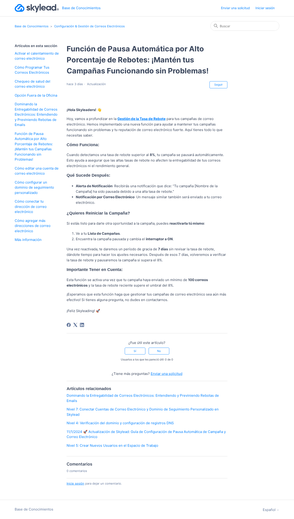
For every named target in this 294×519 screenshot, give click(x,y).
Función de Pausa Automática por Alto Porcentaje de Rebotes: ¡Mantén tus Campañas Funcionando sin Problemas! (34, 146)
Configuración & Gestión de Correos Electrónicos (89, 26)
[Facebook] (69, 325)
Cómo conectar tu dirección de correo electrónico (31, 206)
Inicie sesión (75, 483)
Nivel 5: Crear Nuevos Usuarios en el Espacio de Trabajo (112, 445)
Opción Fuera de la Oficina (36, 95)
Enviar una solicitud (235, 8)
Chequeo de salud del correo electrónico (32, 84)
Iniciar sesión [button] (265, 8)
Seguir (218, 84)
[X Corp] (75, 325)
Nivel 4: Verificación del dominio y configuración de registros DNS (120, 423)
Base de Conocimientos (31, 26)
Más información (28, 239)
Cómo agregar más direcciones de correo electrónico (33, 225)
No (159, 351)
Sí (135, 351)
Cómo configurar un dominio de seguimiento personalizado (34, 187)
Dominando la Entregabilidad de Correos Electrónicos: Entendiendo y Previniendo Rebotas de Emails (36, 114)
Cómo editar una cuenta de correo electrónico (37, 171)
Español (270, 510)
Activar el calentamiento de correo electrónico (37, 56)
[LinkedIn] (82, 325)
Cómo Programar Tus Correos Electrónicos (32, 70)
